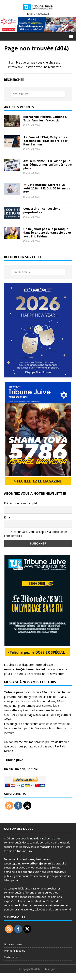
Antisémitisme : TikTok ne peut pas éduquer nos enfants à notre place (47, 164)
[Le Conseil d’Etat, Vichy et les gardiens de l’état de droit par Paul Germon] (12, 145)
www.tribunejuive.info (37, 863)
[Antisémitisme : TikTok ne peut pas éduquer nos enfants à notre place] (12, 169)
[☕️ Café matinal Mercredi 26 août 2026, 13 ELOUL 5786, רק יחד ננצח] (12, 193)
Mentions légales (14, 950)
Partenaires (11, 957)
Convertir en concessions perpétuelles (41, 210)
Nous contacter (13, 944)
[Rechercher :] (38, 94)
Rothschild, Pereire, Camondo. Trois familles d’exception (45, 118)
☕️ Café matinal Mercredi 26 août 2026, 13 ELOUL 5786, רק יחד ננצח (46, 188)
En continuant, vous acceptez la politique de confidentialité (35, 534)
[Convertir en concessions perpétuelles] (12, 216)
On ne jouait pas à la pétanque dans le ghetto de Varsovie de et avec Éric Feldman (47, 232)
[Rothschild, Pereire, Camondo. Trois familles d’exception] (12, 124)
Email (7, 517)
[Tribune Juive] (38, 10)
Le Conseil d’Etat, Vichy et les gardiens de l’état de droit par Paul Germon (45, 140)
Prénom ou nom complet (20, 503)
